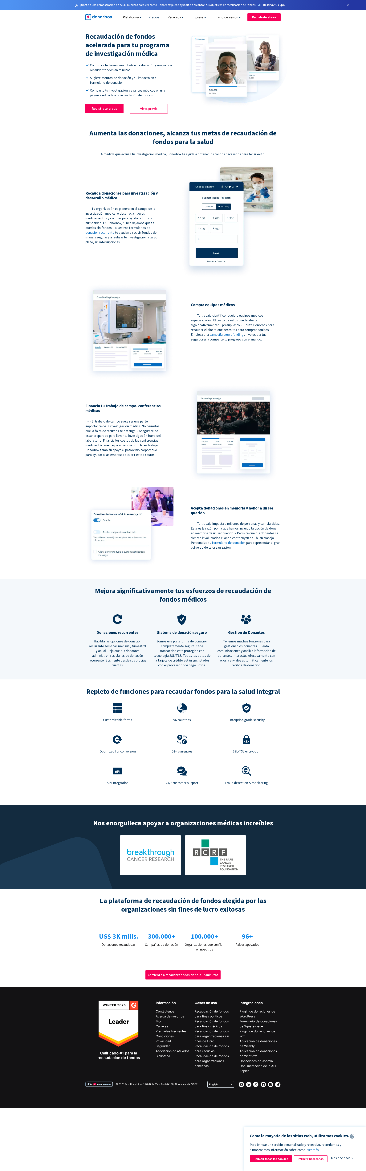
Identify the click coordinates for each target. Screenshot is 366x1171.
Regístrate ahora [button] (264, 17)
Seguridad (163, 1046)
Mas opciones (340, 1158)
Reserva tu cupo (274, 5)
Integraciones (251, 1003)
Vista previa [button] (148, 108)
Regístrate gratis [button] (104, 108)
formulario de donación (229, 542)
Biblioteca (163, 1056)
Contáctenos (165, 1011)
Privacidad (163, 1041)
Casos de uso (206, 1003)
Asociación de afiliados (172, 1051)
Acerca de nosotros (170, 1016)
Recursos (174, 17)
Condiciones (165, 1036)
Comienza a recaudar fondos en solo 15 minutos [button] (183, 975)
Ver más (313, 1150)
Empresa (197, 17)
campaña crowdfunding (227, 334)
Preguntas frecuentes (171, 1031)
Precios (154, 17)
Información (166, 1003)
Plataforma (131, 17)
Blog (159, 1021)
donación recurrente (99, 232)
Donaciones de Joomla (256, 1061)
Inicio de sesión (227, 17)
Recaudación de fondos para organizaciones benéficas (212, 1061)
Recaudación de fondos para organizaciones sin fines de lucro (212, 1036)
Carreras (162, 1026)
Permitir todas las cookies (271, 1159)
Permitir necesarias (310, 1159)
